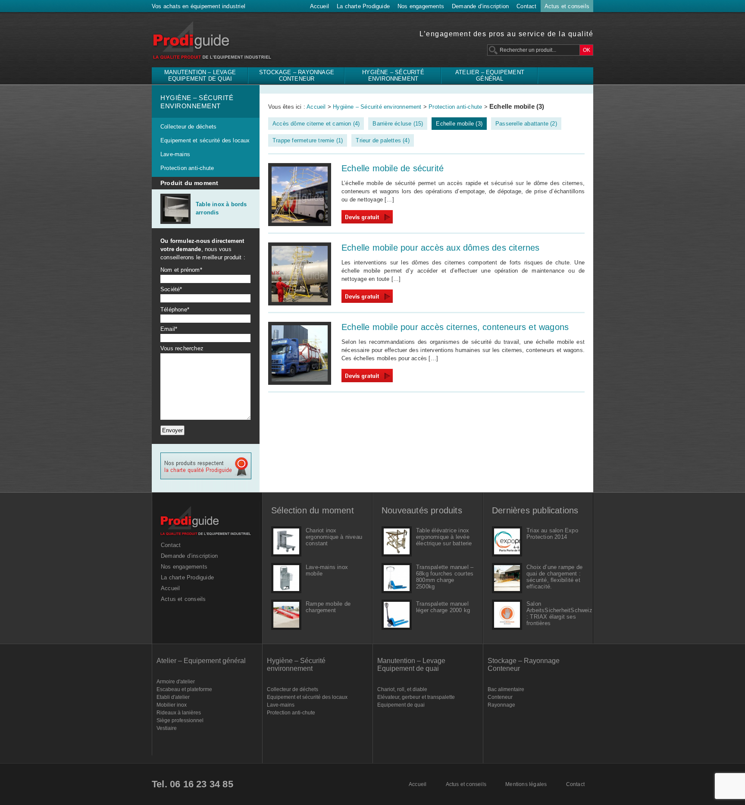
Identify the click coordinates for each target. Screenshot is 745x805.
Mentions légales (526, 784)
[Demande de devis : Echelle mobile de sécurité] (367, 221)
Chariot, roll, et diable (402, 689)
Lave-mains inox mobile (327, 570)
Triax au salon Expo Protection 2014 (552, 533)
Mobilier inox (172, 705)
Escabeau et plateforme (184, 689)
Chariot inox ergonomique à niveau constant (334, 537)
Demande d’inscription (480, 6)
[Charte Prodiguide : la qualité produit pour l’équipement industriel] (205, 477)
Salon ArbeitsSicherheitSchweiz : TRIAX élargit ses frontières (555, 613)
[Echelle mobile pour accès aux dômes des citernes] (299, 303)
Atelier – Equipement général (489, 75)
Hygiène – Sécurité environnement (393, 75)
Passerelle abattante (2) (526, 123)
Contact (526, 6)
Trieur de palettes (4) (382, 140)
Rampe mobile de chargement (328, 607)
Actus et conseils (567, 6)
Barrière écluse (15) (397, 123)
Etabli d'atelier (173, 697)
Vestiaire (167, 728)
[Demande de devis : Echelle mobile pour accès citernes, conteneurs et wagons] (367, 380)
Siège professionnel (180, 720)
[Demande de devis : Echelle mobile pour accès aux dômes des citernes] (367, 301)
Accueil (319, 6)
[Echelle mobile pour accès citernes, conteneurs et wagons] (299, 383)
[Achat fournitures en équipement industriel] (214, 60)
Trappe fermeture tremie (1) (307, 140)
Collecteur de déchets (188, 126)
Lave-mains (175, 154)
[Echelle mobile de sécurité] (299, 224)
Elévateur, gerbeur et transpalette (416, 697)
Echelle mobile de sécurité (392, 168)
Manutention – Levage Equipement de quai (200, 75)
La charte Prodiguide (363, 6)
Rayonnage (501, 705)
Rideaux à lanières (179, 713)
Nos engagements (421, 6)
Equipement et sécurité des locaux (205, 140)
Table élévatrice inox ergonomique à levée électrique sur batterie (444, 537)
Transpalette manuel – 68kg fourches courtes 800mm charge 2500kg (444, 577)
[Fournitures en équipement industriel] (206, 538)
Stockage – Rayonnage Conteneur (296, 75)
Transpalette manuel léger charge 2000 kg (443, 607)
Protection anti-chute (187, 168)
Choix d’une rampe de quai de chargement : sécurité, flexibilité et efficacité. (554, 577)
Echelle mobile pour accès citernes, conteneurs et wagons (455, 327)
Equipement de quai (401, 705)
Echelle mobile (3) (459, 123)
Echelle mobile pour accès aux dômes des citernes (440, 247)
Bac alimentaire (506, 689)
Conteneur (500, 697)
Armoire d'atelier (176, 682)
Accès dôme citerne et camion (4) (316, 123)
